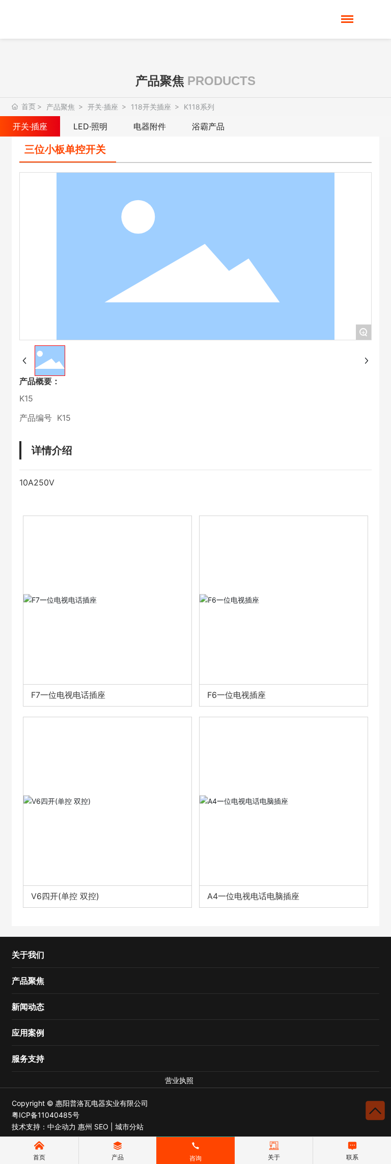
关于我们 (28, 955)
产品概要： (39, 381)
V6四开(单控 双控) (65, 896)
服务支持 (28, 1058)
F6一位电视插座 (236, 695)
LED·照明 (90, 126)
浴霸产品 (208, 126)
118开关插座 (151, 106)
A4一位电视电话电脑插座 (253, 896)
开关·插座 (103, 106)
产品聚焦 (60, 106)
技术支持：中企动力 (44, 1126)
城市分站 (129, 1126)
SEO (101, 1126)
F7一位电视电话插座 (68, 695)
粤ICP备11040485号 (45, 1115)
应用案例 (28, 1032)
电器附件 (149, 126)
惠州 (85, 1126)
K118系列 (199, 106)
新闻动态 (28, 1006)
